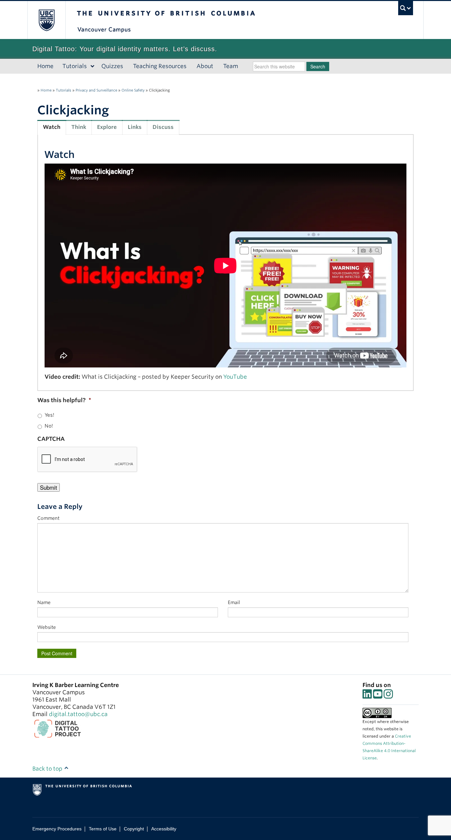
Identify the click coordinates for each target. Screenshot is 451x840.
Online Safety (133, 90)
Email (234, 602)
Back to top (48, 768)
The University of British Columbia (46, 20)
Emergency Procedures (57, 828)
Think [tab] (78, 127)
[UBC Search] (405, 8)
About (204, 66)
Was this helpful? (64, 400)
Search (317, 66)
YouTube (235, 376)
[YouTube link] (377, 696)
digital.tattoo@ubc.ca (78, 714)
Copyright (134, 828)
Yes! (49, 415)
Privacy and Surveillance (96, 90)
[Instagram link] (388, 696)
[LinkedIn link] (367, 696)
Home (45, 66)
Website (46, 627)
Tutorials (74, 66)
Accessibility (163, 828)
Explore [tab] (107, 127)
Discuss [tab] (163, 127)
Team (230, 66)
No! (49, 426)
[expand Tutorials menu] (92, 66)
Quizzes (112, 66)
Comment (48, 518)
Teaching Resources (160, 66)
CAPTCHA (51, 439)
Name (44, 602)
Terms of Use (103, 828)
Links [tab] (135, 127)
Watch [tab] (51, 127)
